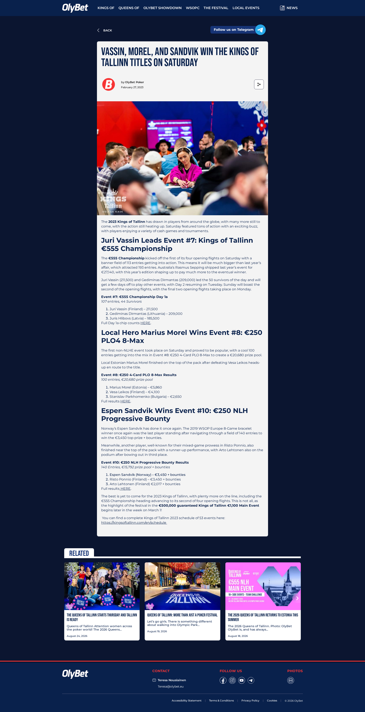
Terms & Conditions (221, 700)
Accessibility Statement (187, 700)
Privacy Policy (250, 700)
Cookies (272, 700)
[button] (68, 598)
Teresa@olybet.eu (171, 686)
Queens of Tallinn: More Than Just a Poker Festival (182, 615)
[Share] (259, 84)
